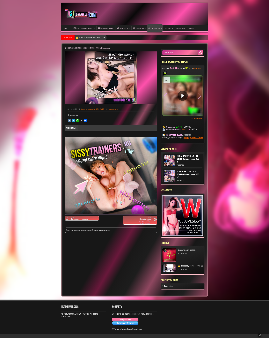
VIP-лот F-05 (144, 221)
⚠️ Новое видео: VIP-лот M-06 (90, 37)
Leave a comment (114, 109)
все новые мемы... (197, 118)
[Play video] (183, 96)
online (167, 286)
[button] (200, 96)
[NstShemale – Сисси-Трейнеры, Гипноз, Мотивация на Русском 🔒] (81, 14)
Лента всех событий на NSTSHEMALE (91, 48)
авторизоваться (104, 230)
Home (70, 48)
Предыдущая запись (79, 218)
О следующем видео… (187, 250)
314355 (185, 129)
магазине (197, 68)
